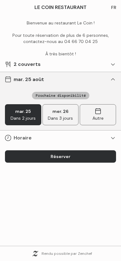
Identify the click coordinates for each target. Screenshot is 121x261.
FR (113, 7)
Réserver (60, 156)
